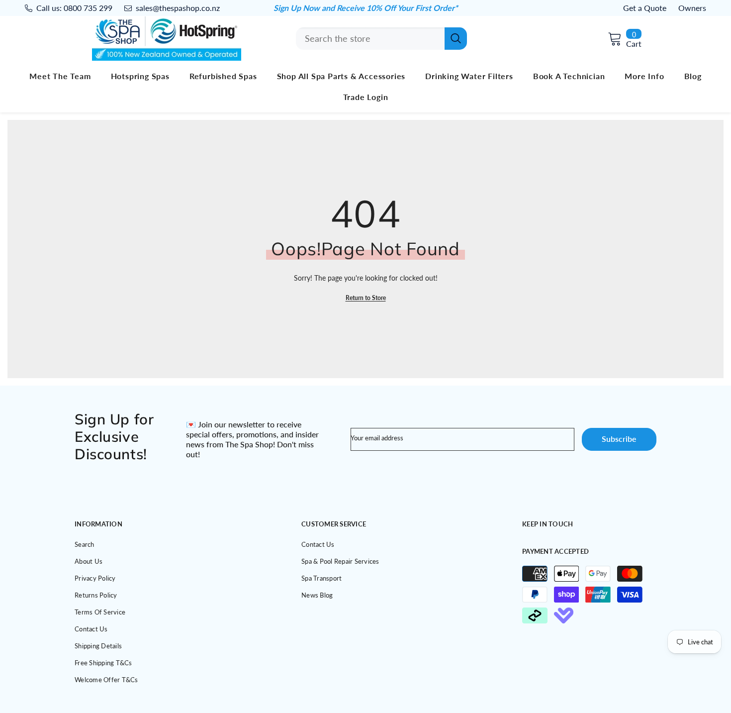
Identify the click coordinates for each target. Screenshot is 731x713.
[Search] (381, 38)
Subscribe (619, 438)
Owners (692, 7)
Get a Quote (644, 7)
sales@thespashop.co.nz (178, 7)
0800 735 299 (88, 7)
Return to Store (366, 298)
